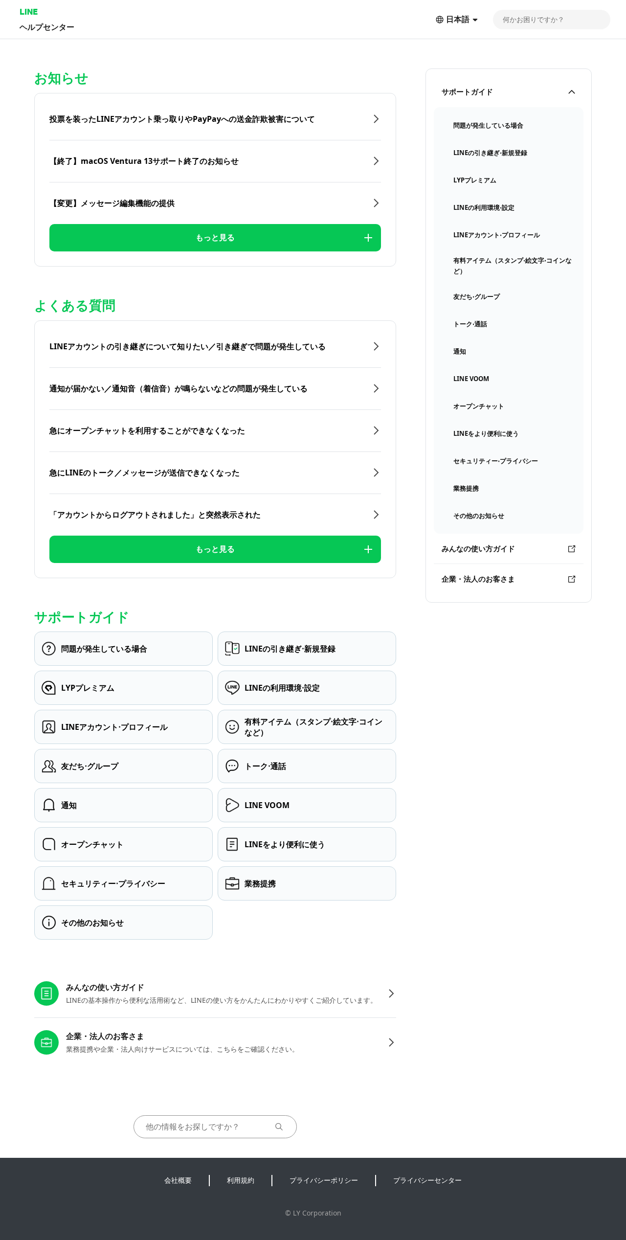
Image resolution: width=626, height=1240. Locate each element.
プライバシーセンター (427, 1180)
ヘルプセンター (47, 27)
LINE (29, 11)
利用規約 (240, 1180)
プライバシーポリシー (324, 1180)
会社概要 (178, 1180)
